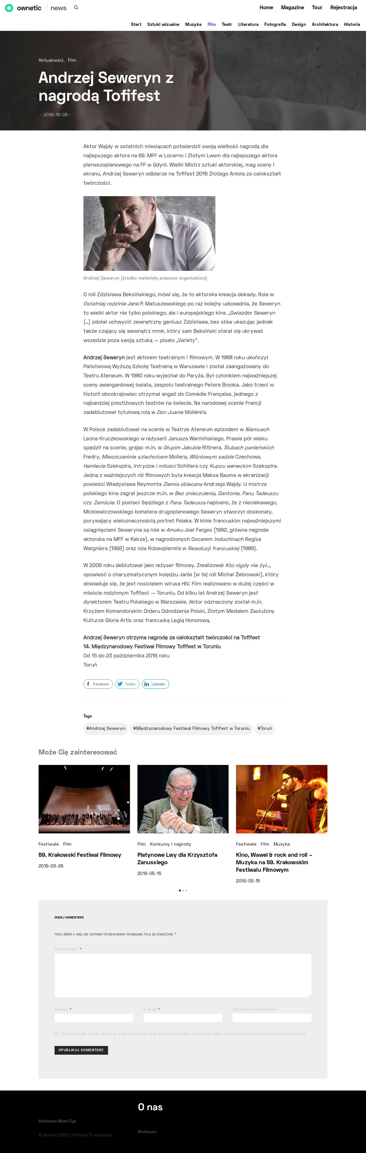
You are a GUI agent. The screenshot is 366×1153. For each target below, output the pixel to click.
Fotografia (275, 25)
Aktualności (51, 61)
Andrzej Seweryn (107, 729)
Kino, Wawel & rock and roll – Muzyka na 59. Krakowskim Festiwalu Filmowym (274, 863)
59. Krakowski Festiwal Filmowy (80, 855)
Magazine (292, 7)
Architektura (325, 25)
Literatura (248, 25)
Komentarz (67, 950)
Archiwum (147, 1132)
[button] (180, 890)
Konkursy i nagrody (170, 845)
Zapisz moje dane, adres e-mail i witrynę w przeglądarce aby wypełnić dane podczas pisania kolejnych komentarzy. (184, 1034)
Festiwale (49, 845)
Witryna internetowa (254, 1010)
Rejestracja (343, 7)
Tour (317, 7)
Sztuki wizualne (163, 25)
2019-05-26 (51, 866)
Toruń (266, 729)
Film (212, 25)
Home (266, 7)
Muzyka (193, 25)
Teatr (227, 25)
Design (299, 25)
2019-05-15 (149, 874)
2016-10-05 (56, 115)
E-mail (151, 1010)
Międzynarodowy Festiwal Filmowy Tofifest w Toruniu (193, 729)
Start (136, 25)
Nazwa (63, 1010)
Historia (352, 25)
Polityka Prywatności (92, 1135)
